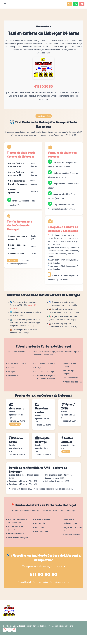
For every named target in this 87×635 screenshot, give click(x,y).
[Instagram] (14, 630)
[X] (9, 630)
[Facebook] (5, 630)
